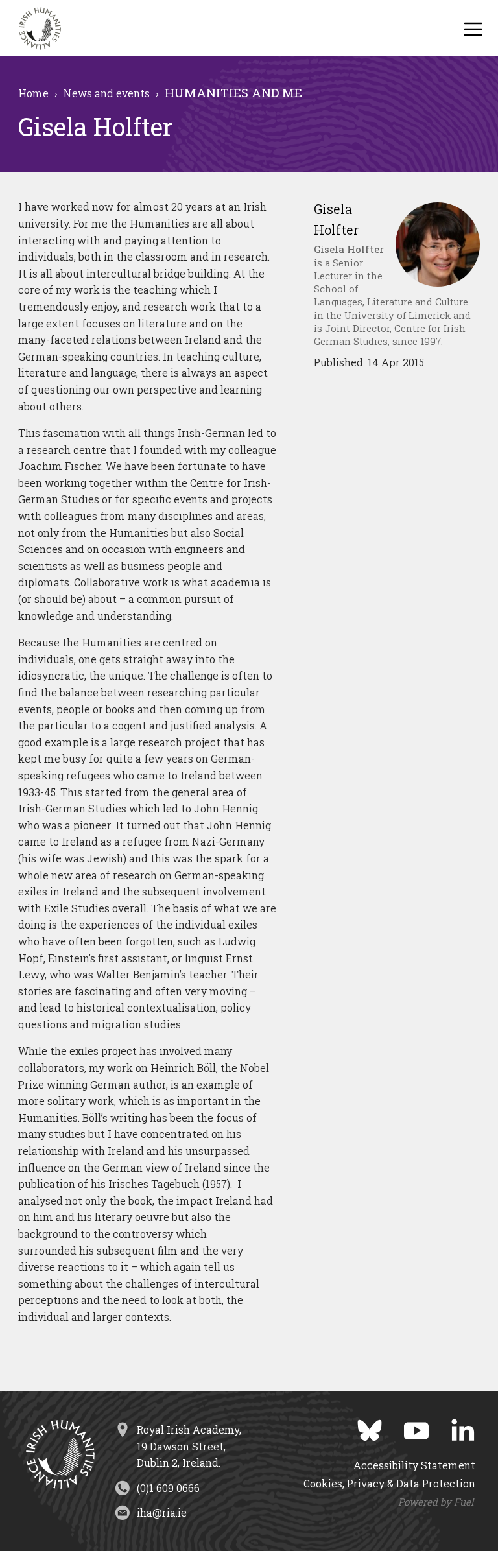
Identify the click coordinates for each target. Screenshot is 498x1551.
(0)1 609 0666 (168, 1488)
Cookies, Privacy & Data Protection (389, 1483)
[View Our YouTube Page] (407, 1426)
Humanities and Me (233, 93)
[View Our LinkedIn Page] (453, 1426)
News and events (107, 93)
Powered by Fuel (436, 1501)
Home (33, 93)
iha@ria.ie (162, 1512)
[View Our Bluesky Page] (360, 1426)
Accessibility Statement (414, 1465)
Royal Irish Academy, (189, 1446)
